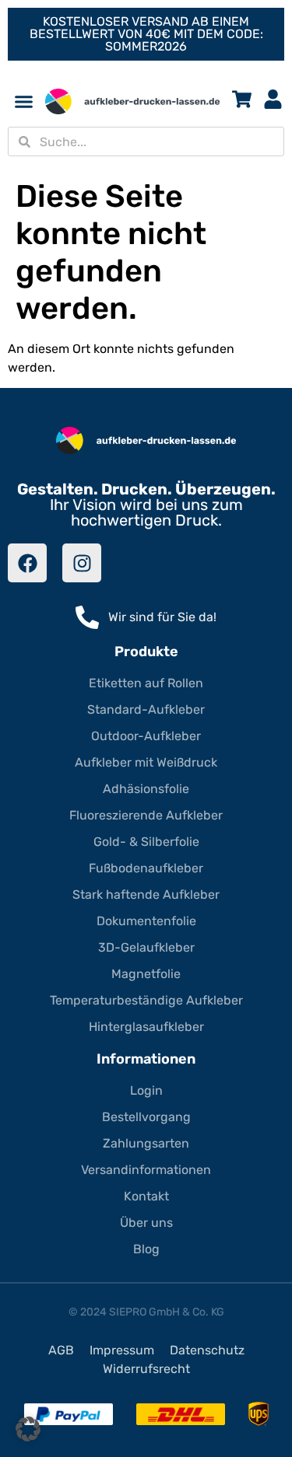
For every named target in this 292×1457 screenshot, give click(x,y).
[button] (28, 1429)
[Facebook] (27, 562)
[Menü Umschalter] (23, 101)
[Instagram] (81, 562)
